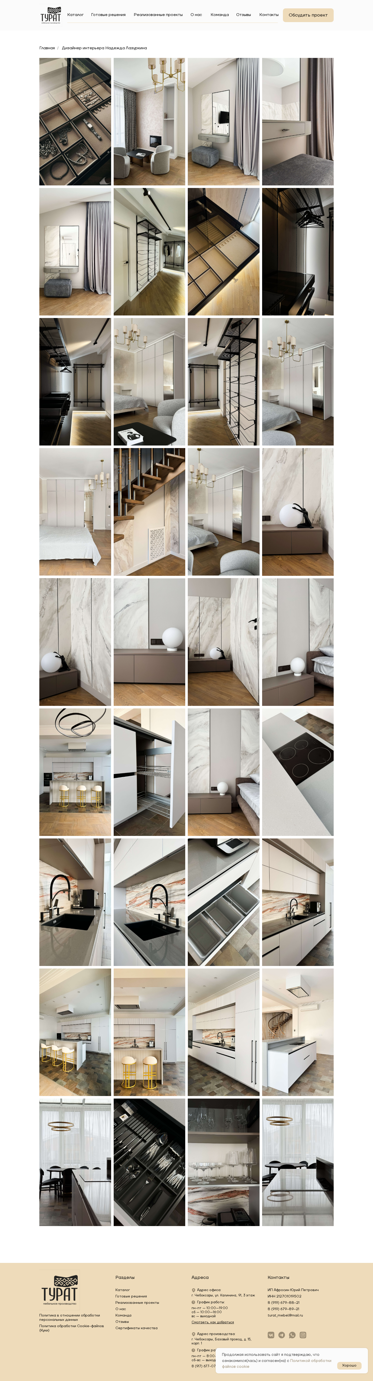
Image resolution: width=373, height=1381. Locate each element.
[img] (50, 15)
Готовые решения (108, 14)
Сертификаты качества (136, 1328)
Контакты (269, 14)
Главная (47, 48)
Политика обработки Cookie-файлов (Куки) (71, 1328)
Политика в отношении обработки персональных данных (69, 1317)
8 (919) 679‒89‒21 (283, 1309)
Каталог (75, 14)
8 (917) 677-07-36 (206, 1366)
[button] (308, 15)
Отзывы (243, 14)
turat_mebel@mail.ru (285, 1315)
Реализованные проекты (158, 14)
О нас (196, 14)
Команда (220, 14)
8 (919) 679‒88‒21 (283, 1302)
